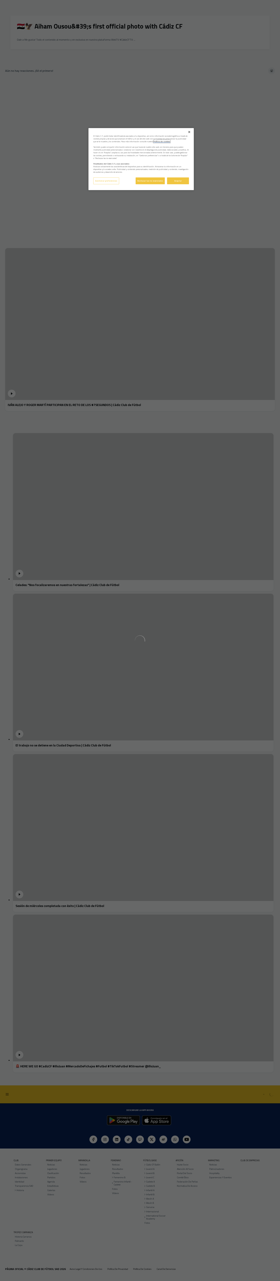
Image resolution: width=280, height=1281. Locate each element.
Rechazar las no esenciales (150, 180)
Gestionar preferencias (106, 180)
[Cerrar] (189, 132)
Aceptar (178, 180)
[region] (141, 159)
